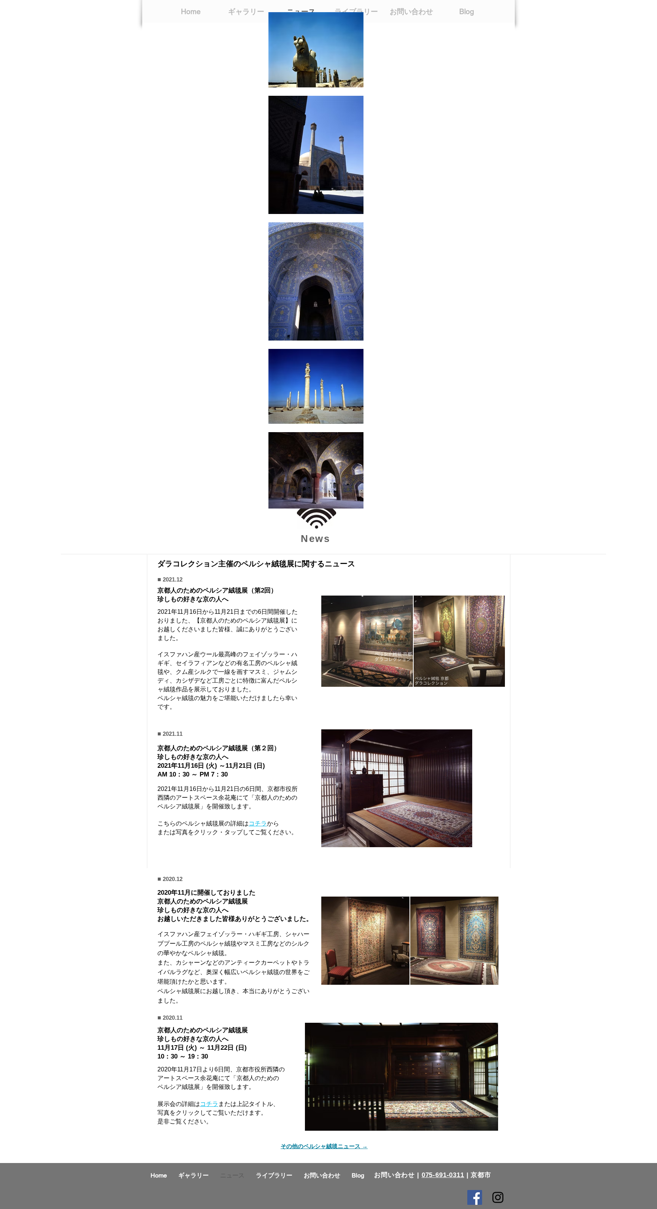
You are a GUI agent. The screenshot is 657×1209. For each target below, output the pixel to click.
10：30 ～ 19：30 (182, 1056)
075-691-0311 (443, 1175)
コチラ (209, 1104)
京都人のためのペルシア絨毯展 (202, 1030)
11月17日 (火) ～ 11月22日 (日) (202, 1047)
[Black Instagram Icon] (497, 1197)
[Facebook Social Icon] (474, 1197)
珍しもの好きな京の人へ (193, 1039)
